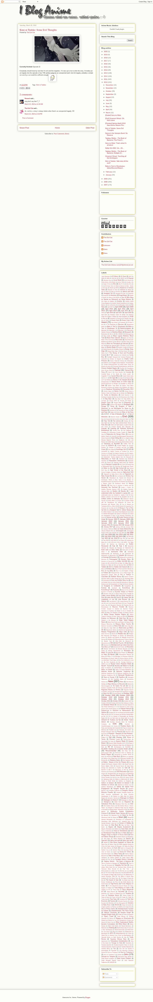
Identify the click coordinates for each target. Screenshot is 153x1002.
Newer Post (24, 128)
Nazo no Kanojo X (110, 677)
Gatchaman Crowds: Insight (117, 432)
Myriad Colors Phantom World (121, 664)
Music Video (114, 658)
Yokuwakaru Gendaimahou (119, 941)
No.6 (130, 686)
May (107, 106)
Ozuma (116, 726)
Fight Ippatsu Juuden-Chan (123, 424)
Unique (124, 905)
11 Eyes (123, 276)
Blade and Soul (127, 337)
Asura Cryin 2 (126, 320)
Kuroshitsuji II (105, 590)
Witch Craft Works (113, 926)
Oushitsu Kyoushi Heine (117, 722)
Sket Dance (104, 825)
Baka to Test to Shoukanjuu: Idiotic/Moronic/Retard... (115, 167)
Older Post (90, 128)
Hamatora (121, 458)
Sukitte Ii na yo (105, 850)
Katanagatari (113, 559)
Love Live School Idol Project (114, 603)
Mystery (117, 666)
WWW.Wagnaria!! (120, 933)
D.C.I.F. (105, 378)
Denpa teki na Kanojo (118, 393)
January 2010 (106, 521)
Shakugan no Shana (126, 798)
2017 (106, 61)
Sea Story (120, 777)
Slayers (110, 827)
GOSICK (111, 445)
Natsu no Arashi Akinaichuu (123, 669)
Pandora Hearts (126, 726)
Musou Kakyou (124, 658)
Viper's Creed (108, 916)
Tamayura (104, 857)
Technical (109, 865)
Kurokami (114, 588)
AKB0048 (122, 289)
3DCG (122, 278)
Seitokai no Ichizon (107, 785)
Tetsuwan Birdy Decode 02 (110, 869)
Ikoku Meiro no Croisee (114, 500)
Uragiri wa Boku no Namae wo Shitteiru (112, 907)
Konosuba (106, 580)
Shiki (131, 804)
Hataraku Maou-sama (120, 462)
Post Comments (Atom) (61, 134)
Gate (129, 432)
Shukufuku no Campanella (123, 819)
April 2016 (109, 312)
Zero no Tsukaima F (109, 954)
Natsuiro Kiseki (106, 671)
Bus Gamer (124, 351)
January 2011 (123, 521)
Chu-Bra (122, 368)
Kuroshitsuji (126, 588)
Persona (120, 731)
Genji (113, 436)
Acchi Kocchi (127, 280)
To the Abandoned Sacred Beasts (117, 885)
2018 (106, 58)
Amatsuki (105, 295)
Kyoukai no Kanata (106, 591)
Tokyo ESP (116, 889)
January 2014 (105, 525)
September (110, 94)
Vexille (120, 914)
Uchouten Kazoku (122, 901)
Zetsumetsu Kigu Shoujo (124, 956)
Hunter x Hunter (126, 487)
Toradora (128, 893)
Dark (102, 385)
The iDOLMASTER (126, 872)
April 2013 (113, 311)
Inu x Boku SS (113, 506)
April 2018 (128, 312)
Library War (127, 597)
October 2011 (123, 697)
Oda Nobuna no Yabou (127, 703)
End (124, 416)
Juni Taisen (121, 540)
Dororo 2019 (113, 400)
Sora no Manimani (106, 830)
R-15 (125, 743)
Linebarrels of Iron (107, 599)
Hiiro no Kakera (119, 476)
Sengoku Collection (114, 790)
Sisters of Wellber (125, 823)
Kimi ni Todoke (41, 85)
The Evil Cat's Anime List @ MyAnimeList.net (117, 265)
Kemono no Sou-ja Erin (107, 561)
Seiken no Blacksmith (121, 779)
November (110, 88)
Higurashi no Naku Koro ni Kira (113, 474)
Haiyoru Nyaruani (117, 455)
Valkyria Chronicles (110, 912)
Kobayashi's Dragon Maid (109, 574)
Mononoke (130, 647)
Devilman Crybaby (106, 397)
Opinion (103, 712)
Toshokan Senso (113, 895)
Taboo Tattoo (118, 854)
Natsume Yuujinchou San (124, 673)
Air (102, 286)
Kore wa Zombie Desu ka (119, 580)
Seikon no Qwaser (107, 783)
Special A (104, 840)
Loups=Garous (124, 601)
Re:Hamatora (117, 747)
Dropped (127, 404)
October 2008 (110, 695)
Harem (109, 462)
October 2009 (125, 695)
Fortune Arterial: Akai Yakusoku (121, 426)
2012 (106, 76)
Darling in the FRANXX (120, 387)
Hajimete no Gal (129, 455)
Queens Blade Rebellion (115, 743)
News (122, 682)
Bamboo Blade (117, 332)
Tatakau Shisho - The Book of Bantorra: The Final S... (115, 139)
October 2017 (127, 701)
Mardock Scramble (106, 626)
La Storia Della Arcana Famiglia (122, 593)
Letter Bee (110, 597)
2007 (106, 185)
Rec (132, 749)
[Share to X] (25, 88)
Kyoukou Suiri (107, 593)
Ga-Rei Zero (116, 430)
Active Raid (121, 282)
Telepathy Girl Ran (121, 865)
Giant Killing (115, 438)
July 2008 (130, 532)
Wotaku (120, 931)
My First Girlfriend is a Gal (126, 660)
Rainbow (129, 745)
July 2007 (121, 532)
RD (109, 747)
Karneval (103, 559)
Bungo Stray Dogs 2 (113, 351)
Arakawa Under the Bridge (118, 314)
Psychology (104, 741)
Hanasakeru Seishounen (117, 460)
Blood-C (119, 341)
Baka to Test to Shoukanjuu (116, 326)
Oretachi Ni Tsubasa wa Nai (111, 720)
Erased (108, 419)
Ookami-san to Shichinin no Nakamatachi (116, 710)
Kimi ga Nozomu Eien (120, 565)
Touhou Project (127, 895)
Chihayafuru (130, 360)
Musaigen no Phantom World (123, 656)
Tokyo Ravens (111, 891)
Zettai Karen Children (124, 958)
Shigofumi (127, 802)
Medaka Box (122, 633)
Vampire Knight (125, 912)
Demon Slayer (108, 391)
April (107, 109)
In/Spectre (121, 502)
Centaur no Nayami (115, 359)
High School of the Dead (119, 470)
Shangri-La (107, 802)
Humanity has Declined (109, 487)
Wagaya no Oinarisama (123, 918)
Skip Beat (114, 825)
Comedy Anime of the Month (110, 374)
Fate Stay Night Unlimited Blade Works (120, 423)
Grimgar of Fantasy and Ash (117, 447)
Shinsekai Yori (115, 815)
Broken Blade (111, 347)
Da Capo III (121, 378)
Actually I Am (129, 282)
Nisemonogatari (105, 686)
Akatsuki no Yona (112, 289)
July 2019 (106, 540)
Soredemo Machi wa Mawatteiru (124, 836)
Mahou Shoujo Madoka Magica (115, 614)
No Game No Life (119, 686)
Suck (115, 848)
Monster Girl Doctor (109, 648)
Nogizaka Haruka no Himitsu (111, 689)
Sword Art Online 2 (106, 853)
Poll (110, 737)
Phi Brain (106, 735)
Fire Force (104, 426)
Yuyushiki (113, 950)
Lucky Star (104, 605)
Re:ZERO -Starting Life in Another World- (114, 749)
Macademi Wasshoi (115, 605)
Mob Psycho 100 (120, 643)
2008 (106, 182)
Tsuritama (122, 899)
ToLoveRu (121, 891)
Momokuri (106, 645)
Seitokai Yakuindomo (107, 786)
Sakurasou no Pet (120, 769)
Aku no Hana (105, 291)
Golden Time (127, 443)
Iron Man (111, 508)
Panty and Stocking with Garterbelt (111, 728)
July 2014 (128, 536)
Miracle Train (108, 641)
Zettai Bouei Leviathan (107, 958)
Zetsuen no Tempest (108, 956)
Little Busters (122, 599)
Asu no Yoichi (105, 320)
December (110, 85)
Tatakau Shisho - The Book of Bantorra (117, 861)
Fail (132, 419)
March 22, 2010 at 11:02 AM (34, 104)
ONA (118, 704)
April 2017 (119, 312)
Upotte (129, 905)
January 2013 (123, 523)
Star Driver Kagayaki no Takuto (120, 842)
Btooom (131, 347)
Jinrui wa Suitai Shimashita (122, 529)
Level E (118, 597)
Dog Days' (118, 398)
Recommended (111, 751)
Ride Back (116, 756)
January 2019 (130, 527)
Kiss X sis (119, 570)
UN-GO (116, 905)
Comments (108, 977)
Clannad (117, 370)
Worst (114, 931)
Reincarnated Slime (106, 752)
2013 (106, 73)
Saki (126, 768)
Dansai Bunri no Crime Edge (121, 381)
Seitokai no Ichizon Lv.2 (124, 784)
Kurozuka (116, 590)
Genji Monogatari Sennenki (124, 436)
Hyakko (115, 491)
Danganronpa (105, 381)
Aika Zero (128, 284)
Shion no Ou (126, 815)
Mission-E (128, 641)
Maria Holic (118, 626)
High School (120, 468)
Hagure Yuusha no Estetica (118, 451)
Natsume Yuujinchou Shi (108, 675)
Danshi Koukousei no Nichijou (109, 383)
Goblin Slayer (111, 442)
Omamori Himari (108, 705)
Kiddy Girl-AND (122, 561)
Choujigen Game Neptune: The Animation (122, 362)
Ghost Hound (105, 438)
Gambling (104, 432)
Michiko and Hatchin (113, 637)
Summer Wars (117, 850)
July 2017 (122, 538)
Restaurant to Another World (122, 754)
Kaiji (113, 546)
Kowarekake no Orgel (116, 584)
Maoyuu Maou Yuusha (123, 624)
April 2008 (118, 307)
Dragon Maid (117, 402)
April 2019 (104, 314)
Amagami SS (108, 293)
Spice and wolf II (127, 840)
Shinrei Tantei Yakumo (118, 813)
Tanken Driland (114, 857)
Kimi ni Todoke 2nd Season (118, 567)
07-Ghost (115, 276)
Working (111, 928)
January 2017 (108, 527)
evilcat (121, 419)
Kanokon (114, 557)
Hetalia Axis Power (128, 466)
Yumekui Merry (105, 948)
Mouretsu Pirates (120, 652)
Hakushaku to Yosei (108, 459)
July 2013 (118, 536)
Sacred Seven (120, 766)
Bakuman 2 (112, 330)
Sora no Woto (122, 833)
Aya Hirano (114, 322)
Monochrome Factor (118, 647)
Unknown (107, 245)
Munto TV (110, 656)
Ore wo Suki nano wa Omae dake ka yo (119, 718)
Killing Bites (128, 563)
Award (104, 322)
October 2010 (106, 697)
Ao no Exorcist (112, 305)
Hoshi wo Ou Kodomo (120, 481)
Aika (114, 284)
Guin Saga (111, 449)
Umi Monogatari (120, 903)
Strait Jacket (110, 846)
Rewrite (109, 756)
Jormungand (120, 531)
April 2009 (129, 307)
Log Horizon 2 (113, 601)
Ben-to (111, 334)
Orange (111, 712)
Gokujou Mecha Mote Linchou (125, 442)
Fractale (104, 428)
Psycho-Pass (127, 739)
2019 (106, 54)
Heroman (117, 466)
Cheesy (122, 360)
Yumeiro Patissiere (126, 946)
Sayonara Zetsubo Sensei (111, 775)
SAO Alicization (121, 771)
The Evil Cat (29, 108)
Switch (115, 851)
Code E (110, 372)
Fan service (117, 421)
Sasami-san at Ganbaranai (126, 773)
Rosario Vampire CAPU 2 (115, 764)
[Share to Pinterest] (29, 88)
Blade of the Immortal (107, 339)
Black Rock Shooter (113, 338)
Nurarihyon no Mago (128, 691)
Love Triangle (127, 603)
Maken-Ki (128, 622)
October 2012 (106, 699)
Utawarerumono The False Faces (122, 910)
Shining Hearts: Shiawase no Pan (118, 809)
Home (57, 128)
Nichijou (103, 684)
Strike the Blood (129, 846)
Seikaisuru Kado (108, 779)
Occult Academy (116, 693)
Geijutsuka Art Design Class (115, 434)
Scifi (113, 777)
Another (119, 301)
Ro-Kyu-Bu (104, 760)
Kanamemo (130, 555)
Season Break (129, 777)
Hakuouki (128, 457)
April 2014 (124, 311)
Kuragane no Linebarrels (112, 586)
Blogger (87, 997)
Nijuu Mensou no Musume (116, 684)
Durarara (104, 410)
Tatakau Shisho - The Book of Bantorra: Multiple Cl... (115, 152)
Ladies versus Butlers (108, 595)
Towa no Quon (105, 897)
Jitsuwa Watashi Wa (107, 530)
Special (128, 838)
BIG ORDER (119, 334)
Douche (122, 400)
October (109, 91)
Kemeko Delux (126, 559)
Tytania (112, 901)
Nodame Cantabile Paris (124, 687)
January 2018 (119, 527)
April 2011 (121, 309)
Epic (102, 419)
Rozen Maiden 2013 (107, 766)
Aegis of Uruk (107, 284)
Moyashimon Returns (125, 654)
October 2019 (115, 703)
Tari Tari (110, 859)
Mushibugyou (105, 658)
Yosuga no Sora (116, 943)
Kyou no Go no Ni (126, 589)
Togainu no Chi (105, 889)
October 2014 (105, 701)
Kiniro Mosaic (127, 568)
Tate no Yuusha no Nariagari (109, 863)
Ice (130, 496)
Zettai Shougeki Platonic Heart (110, 960)
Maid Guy (122, 618)
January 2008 (112, 519)
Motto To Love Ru (107, 652)
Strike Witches (107, 848)
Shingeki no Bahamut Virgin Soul (117, 807)
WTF (111, 933)
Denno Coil (118, 391)
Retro (102, 756)
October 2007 (128, 693)
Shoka (114, 817)
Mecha (113, 633)
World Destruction (120, 929)
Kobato (105, 573)
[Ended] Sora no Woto (113, 115)
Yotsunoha (128, 943)
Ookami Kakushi (126, 708)
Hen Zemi (122, 464)
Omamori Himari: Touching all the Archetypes (115, 157)
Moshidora (127, 650)
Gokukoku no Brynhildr (112, 443)
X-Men (129, 933)
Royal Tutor (128, 764)
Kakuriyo (111, 548)
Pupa (111, 741)
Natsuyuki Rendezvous (125, 675)
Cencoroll (104, 359)
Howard (27, 98)
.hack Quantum (105, 276)
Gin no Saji (125, 438)
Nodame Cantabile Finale (108, 687)
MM (111, 643)
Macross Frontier (118, 607)
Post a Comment (27, 118)
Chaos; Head (113, 360)
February (109, 172)
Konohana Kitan (129, 578)
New (110, 681)
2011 (106, 79)
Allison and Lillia (128, 291)
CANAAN (124, 355)
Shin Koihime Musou (109, 805)
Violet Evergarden (128, 914)
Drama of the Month (115, 404)
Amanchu (130, 293)
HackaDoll (104, 451)
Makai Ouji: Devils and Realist (116, 622)
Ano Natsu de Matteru (107, 301)
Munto (103, 656)
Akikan (129, 289)
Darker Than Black (113, 385)
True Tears (113, 899)
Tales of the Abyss (114, 855)
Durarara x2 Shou (123, 410)
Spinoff (105, 842)
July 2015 (104, 538)
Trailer (129, 897)
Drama (103, 404)
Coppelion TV (105, 376)
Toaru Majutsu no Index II (122, 887)
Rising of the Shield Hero (110, 758)
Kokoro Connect (128, 576)
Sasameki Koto (112, 773)
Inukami (121, 506)
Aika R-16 (121, 284)
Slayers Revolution (106, 829)
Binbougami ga (129, 334)
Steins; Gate (113, 844)
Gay (102, 434)
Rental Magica (106, 754)
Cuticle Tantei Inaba (128, 376)
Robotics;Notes (115, 760)
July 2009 (108, 534)
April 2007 (110, 307)
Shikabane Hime (106, 804)
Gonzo (103, 445)
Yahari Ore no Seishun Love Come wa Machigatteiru (116, 935)
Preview (119, 737)
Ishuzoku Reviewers (125, 515)
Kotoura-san (104, 584)
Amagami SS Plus (121, 293)
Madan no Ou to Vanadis (124, 610)
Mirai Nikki (118, 641)
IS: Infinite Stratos (125, 510)
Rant (102, 747)
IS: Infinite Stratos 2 (106, 512)
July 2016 (114, 538)
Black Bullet (107, 336)
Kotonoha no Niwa (126, 582)
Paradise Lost (113, 729)
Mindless (110, 639)
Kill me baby (118, 563)
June (108, 103)
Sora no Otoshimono (121, 831)
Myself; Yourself (106, 666)
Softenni (116, 829)
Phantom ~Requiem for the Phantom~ (121, 733)
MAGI (103, 612)
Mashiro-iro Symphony (125, 630)
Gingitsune (122, 440)
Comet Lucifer (127, 374)
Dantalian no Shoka (126, 383)
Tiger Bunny (115, 884)
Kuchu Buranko (129, 584)
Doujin (129, 400)
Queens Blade (120, 741)
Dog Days (108, 399)
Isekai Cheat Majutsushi (121, 512)
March (108, 113)
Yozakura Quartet (106, 945)
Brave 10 (125, 345)
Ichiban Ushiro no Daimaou (110, 498)
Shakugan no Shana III (111, 800)
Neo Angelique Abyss (117, 679)
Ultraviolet (111, 903)
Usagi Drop (128, 907)
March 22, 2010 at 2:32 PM (33, 114)
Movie (112, 654)
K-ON (112, 542)
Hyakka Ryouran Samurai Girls (110, 489)
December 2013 (128, 389)
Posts (106, 974)
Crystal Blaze (115, 376)
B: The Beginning (110, 324)
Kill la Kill (110, 563)
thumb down (104, 883)
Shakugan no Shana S (127, 800)
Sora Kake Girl (126, 829)
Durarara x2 (113, 410)
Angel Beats (123, 295)
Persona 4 (128, 731)
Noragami (117, 691)
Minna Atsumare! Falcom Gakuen (124, 639)
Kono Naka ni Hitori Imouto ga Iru (112, 578)
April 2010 (109, 309)
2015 (106, 67)
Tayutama (123, 863)
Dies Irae (116, 397)
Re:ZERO (128, 747)
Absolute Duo (107, 280)
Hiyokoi (121, 478)
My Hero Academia (109, 662)
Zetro (105, 249)
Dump (112, 406)
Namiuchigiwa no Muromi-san (122, 667)
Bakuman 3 (121, 330)
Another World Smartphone (119, 303)
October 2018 (105, 703)
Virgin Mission (121, 916)
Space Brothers (118, 838)
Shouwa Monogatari (107, 819)
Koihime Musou (116, 576)
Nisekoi (129, 684)
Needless (122, 677)
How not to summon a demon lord (120, 485)
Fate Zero (104, 425)
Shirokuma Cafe (105, 817)
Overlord (127, 724)
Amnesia (113, 295)
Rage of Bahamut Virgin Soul (116, 745)
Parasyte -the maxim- (125, 729)
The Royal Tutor (113, 878)
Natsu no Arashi (106, 669)
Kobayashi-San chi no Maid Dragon (121, 572)
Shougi (129, 817)
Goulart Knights (121, 445)
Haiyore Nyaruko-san (121, 453)
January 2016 (129, 525)
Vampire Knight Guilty (108, 914)
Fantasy (126, 421)
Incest (129, 502)
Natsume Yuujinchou (123, 671)
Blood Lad (111, 341)
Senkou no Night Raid (119, 796)
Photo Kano (115, 735)
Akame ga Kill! (114, 287)
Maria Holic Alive (128, 626)
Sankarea (111, 771)
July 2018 (130, 538)
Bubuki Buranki (107, 349)
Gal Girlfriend (127, 430)
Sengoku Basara (119, 788)
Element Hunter (115, 416)
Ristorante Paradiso (125, 758)
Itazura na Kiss (111, 517)
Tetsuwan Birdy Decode (124, 867)
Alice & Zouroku (115, 291)
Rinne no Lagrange (128, 756)
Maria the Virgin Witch (109, 628)
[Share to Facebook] (27, 88)
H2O (129, 449)
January (109, 175)
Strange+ (119, 846)
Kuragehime (127, 586)
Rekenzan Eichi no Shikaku (123, 752)
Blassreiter (118, 340)
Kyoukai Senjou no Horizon (124, 592)
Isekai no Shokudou (122, 513)
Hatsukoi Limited (111, 464)
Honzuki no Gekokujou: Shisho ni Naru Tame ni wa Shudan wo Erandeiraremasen (117, 479)
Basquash (128, 332)
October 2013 (123, 699)
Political (103, 737)
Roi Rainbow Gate (128, 760)
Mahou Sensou (129, 612)
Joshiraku (114, 532)
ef (104, 414)
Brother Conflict (122, 347)
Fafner (127, 419)
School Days (127, 775)
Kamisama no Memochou (108, 555)
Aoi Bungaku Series (123, 305)
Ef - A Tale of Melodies (114, 414)
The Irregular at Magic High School (111, 874)
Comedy (128, 372)
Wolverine (104, 927)
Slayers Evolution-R (124, 827)
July (107, 100)
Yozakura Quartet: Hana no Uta (122, 945)
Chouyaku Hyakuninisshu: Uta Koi (122, 366)
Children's (106, 362)
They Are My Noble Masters (123, 882)
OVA (114, 724)
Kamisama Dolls (117, 551)
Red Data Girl (126, 750)
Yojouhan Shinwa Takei (118, 939)
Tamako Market (127, 855)
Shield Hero (117, 802)
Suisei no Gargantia (125, 848)
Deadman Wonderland (113, 389)
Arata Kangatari (123, 316)
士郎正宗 (111, 962)
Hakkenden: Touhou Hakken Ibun (113, 457)
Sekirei (119, 786)
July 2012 (108, 536)
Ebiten (112, 412)
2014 (106, 70)
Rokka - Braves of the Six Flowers (114, 762)
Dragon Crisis (106, 402)
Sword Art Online (125, 852)
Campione (116, 355)
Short (121, 817)
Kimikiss (109, 569)
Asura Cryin (115, 320)
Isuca (102, 517)
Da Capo (112, 378)
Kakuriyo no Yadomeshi (124, 548)
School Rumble (105, 777)
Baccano (121, 324)
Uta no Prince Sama (108, 909)
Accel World (117, 280)
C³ (109, 355)
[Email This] (20, 88)
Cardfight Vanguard (112, 357)
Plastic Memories (126, 735)
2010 (106, 82)
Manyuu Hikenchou (106, 624)
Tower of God (116, 897)
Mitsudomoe (104, 643)
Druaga (103, 406)
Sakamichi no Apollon (115, 767)
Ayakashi (122, 322)
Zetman (119, 954)
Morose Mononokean (114, 650)
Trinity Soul (104, 899)
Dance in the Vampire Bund (122, 380)
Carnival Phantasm (126, 357)
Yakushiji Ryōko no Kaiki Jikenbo (111, 937)
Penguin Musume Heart (108, 731)
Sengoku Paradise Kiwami (123, 792)
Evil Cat (114, 419)
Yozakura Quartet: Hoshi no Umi (110, 946)
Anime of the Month (114, 297)
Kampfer (121, 555)
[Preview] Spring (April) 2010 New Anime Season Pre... (115, 124)
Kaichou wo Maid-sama (117, 544)
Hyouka (123, 491)
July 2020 (113, 540)
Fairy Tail (107, 421)
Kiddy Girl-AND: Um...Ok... (114, 148)
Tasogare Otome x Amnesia (124, 859)
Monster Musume (123, 648)
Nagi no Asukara (106, 667)
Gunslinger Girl (121, 449)
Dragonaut (127, 402)
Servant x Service (113, 798)
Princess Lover (114, 739)
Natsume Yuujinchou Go (108, 673)
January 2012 (106, 523)
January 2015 (117, 525)
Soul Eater (107, 838)
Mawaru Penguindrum (108, 632)
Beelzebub (104, 334)
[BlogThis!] (23, 88)
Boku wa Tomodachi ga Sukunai (117, 343)
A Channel (130, 278)
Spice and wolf (115, 840)
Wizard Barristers (126, 926)
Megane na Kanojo (118, 635)
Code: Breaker (119, 372)
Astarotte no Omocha (116, 318)
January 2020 (107, 529)
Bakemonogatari (125, 328)
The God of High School (112, 872)
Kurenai (103, 588)
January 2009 (125, 519)
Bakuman (104, 330)
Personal (103, 733)
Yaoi (125, 937)
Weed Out (110, 922)
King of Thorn (118, 568)
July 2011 (130, 534)
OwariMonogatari (106, 726)
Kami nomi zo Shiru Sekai (110, 550)
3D (117, 278)
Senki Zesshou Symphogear (110, 794)
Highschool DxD (128, 472)
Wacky (111, 918)
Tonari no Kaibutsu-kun (116, 893)
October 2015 (117, 701)
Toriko (103, 895)
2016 (106, 64)
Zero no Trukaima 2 (112, 952)
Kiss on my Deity (107, 571)
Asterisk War (127, 318)
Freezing (113, 428)
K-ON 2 (118, 542)
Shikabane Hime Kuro (121, 804)
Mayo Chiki (123, 632)
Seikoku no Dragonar (125, 781)
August (108, 97)
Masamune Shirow (111, 630)
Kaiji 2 (121, 546)
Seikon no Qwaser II (124, 783)
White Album (122, 924)
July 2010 (119, 534)
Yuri (114, 948)
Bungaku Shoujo (118, 349)
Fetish (112, 424)
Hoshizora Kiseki (120, 483)
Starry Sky (104, 844)
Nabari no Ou (127, 666)
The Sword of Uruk (112, 880)
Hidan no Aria (108, 468)
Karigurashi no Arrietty (125, 557)
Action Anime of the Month (108, 282)
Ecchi (117, 412)
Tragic (123, 897)
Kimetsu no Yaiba (106, 565)
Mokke (131, 643)
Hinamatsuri (112, 478)
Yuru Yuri (121, 948)
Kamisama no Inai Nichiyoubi (122, 553)
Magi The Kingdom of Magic (115, 612)
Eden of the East (127, 412)
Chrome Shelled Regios (109, 368)
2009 (106, 179)
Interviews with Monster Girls (110, 504)
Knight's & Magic (128, 570)
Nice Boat (128, 681)
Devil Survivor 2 (126, 395)
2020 (106, 51)
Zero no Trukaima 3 (127, 952)
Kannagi (106, 557)
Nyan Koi (106, 693)
